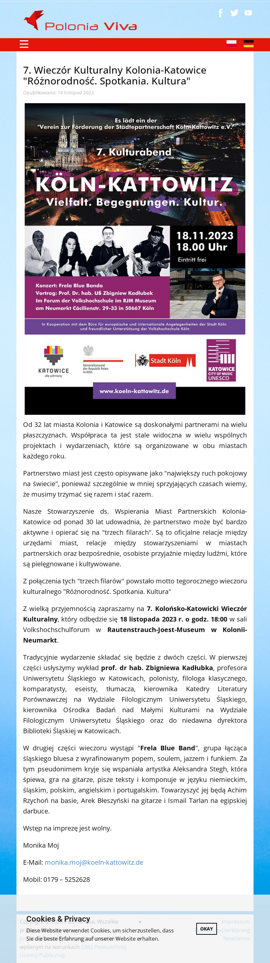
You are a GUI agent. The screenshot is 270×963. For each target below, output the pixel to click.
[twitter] (234, 13)
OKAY (206, 929)
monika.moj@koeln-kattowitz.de (94, 862)
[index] (82, 20)
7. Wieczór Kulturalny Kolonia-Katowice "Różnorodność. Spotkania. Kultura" (114, 75)
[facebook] (220, 13)
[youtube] (248, 13)
